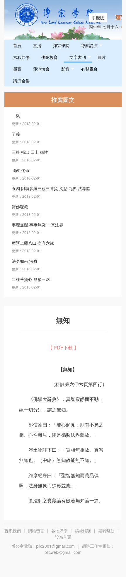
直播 (37, 45)
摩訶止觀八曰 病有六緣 (33, 243)
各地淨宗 (59, 531)
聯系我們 (12, 531)
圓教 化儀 (20, 170)
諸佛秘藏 (20, 206)
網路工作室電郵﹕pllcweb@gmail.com (80, 549)
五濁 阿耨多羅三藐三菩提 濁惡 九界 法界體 (51, 188)
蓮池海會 (41, 69)
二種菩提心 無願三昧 (31, 279)
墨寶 (17, 69)
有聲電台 (89, 69)
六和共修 (21, 57)
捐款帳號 (83, 531)
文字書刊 (77, 57)
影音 (65, 69)
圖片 (102, 57)
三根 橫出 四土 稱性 (30, 152)
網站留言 (36, 531)
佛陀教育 (49, 57)
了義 (16, 134)
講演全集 (21, 80)
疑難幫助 (106, 531)
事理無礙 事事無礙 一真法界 (37, 225)
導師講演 (89, 45)
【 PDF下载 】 (63, 347)
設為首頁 (63, 537)
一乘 (16, 116)
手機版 (98, 18)
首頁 (17, 45)
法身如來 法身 (25, 261)
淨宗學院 (61, 45)
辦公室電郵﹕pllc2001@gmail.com (43, 546)
